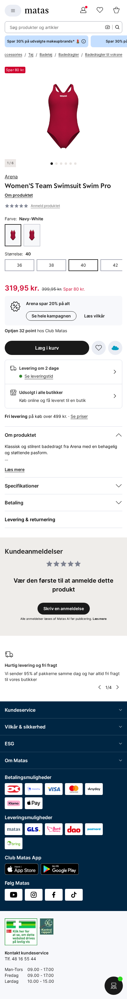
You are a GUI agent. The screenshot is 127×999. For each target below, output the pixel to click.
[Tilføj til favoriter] (99, 348)
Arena (11, 177)
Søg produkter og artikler (34, 27)
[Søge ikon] (117, 27)
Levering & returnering (30, 519)
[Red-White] (32, 235)
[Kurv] (116, 10)
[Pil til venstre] (99, 687)
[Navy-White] (13, 235)
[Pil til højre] (117, 687)
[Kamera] (107, 27)
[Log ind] (83, 10)
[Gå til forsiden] (36, 11)
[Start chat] (114, 986)
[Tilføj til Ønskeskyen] (115, 348)
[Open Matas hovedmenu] (13, 11)
